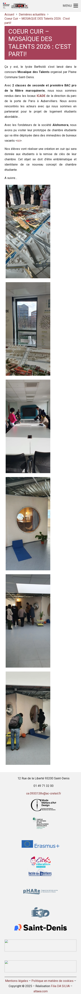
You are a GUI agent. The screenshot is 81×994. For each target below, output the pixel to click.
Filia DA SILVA (60, 986)
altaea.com (41, 991)
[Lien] (15, 5)
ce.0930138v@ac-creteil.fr (43, 793)
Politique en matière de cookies (52, 981)
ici (18, 140)
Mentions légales (16, 981)
